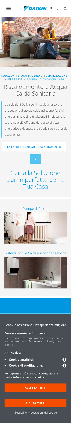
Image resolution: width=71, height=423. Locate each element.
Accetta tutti (35, 388)
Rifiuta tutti (35, 403)
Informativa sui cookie (28, 377)
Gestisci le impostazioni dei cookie (35, 412)
